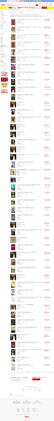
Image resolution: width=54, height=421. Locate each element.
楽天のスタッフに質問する (36, 379)
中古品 (1, 35)
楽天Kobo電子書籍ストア (21, 76)
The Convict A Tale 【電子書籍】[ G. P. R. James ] (24, 214)
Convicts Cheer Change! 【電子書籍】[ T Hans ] (24, 289)
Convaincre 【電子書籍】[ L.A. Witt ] (22, 109)
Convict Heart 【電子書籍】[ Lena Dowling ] (23, 364)
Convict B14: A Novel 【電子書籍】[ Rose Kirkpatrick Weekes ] (26, 199)
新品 (1, 34)
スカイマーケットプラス (21, 255)
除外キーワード (2, 66)
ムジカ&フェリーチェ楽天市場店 (21, 60)
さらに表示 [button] (2, 23)
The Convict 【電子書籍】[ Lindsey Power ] (23, 312)
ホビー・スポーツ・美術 (18, 395)
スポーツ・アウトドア (25, 395)
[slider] (0, 28)
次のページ (34, 372)
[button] (51, 3)
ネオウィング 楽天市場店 (21, 45)
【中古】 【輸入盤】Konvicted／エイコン (25, 334)
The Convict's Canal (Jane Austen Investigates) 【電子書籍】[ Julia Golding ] (28, 184)
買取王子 (19, 240)
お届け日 (2, 41)
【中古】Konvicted (21, 124)
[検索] (37, 5)
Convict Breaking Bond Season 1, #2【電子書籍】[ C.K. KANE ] (26, 139)
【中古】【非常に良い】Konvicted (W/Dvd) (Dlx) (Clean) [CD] (28, 252)
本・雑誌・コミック (11, 395)
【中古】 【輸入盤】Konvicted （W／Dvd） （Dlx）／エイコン (29, 154)
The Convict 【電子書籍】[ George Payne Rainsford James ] (26, 64)
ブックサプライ (20, 106)
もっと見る (12, 382)
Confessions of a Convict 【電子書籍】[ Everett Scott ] (25, 207)
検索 (4, 31)
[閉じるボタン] (52, 15)
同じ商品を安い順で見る (47, 45)
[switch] (7, 46)
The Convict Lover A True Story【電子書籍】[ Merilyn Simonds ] (26, 267)
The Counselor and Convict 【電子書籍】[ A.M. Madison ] (25, 319)
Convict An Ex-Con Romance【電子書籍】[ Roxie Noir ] (25, 79)
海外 (3, 37)
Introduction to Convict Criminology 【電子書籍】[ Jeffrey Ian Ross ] (27, 327)
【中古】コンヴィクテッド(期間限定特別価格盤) (26, 304)
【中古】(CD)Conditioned (22, 237)
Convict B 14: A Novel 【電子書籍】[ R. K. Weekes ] (25, 94)
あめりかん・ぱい (20, 361)
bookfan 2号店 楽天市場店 (21, 30)
